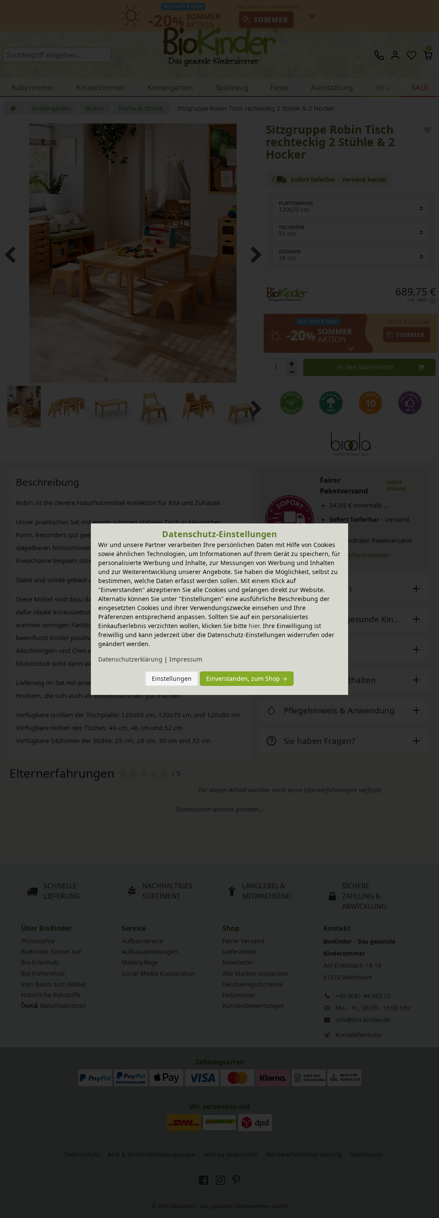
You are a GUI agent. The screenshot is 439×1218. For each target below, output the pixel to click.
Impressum (185, 659)
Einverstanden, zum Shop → (246, 678)
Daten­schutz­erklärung (130, 659)
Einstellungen (172, 678)
